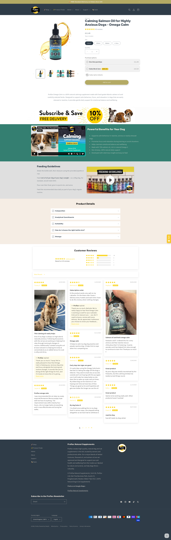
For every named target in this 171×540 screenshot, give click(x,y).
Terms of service (73, 526)
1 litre (116, 43)
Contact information (85, 526)
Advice (33, 451)
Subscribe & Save (98, 69)
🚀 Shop (34, 444)
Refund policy (54, 526)
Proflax (37, 526)
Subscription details (96, 75)
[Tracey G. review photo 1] (49, 310)
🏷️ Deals (34, 462)
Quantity (87, 47)
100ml (89, 43)
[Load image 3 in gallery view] (60, 73)
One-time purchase (95, 62)
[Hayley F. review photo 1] (121, 312)
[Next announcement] (139, 2)
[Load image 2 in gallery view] (50, 73)
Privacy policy (63, 526)
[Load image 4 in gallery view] (70, 73)
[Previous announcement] (32, 2)
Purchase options (91, 58)
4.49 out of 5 (70, 259)
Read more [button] (39, 376)
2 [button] (82, 428)
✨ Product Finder (37, 448)
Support (33, 458)
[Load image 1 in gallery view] (40, 73)
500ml (107, 43)
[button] (47, 10)
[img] (39, 282)
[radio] (87, 62)
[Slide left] (33, 74)
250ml (98, 43)
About (33, 455)
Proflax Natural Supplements (78, 491)
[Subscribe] (64, 501)
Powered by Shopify (44, 526)
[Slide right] (78, 74)
